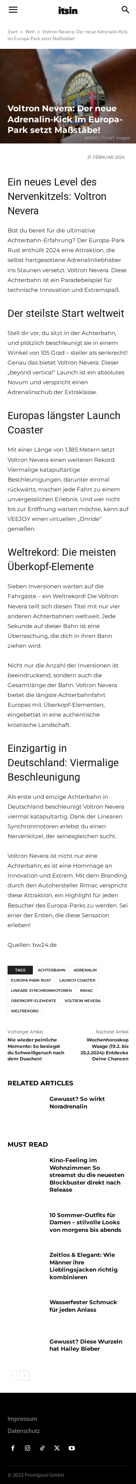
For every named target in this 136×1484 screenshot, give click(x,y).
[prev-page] (12, 1376)
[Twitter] (56, 1448)
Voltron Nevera (82, 1000)
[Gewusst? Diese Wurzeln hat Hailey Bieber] (26, 1350)
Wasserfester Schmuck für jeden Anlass (83, 1305)
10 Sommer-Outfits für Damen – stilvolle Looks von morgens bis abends (85, 1222)
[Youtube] (71, 1448)
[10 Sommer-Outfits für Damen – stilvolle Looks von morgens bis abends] (26, 1224)
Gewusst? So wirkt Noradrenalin (77, 1102)
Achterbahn (51, 970)
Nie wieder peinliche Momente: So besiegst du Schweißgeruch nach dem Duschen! (36, 1049)
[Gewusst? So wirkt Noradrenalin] (26, 1108)
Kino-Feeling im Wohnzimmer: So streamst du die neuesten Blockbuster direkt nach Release (86, 1175)
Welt (30, 31)
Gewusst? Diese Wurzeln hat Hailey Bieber (85, 1345)
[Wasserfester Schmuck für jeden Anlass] (26, 1311)
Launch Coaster (77, 980)
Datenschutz (24, 1430)
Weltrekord (25, 1011)
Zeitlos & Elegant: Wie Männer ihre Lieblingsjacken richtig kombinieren (83, 1266)
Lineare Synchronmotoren (41, 990)
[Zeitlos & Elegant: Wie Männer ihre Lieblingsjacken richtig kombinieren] (26, 1264)
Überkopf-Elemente (33, 1000)
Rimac (86, 990)
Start (13, 31)
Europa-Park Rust (31, 980)
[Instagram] (27, 1448)
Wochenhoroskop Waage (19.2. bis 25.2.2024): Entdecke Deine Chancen (104, 1049)
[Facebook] (13, 1448)
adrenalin (85, 970)
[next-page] (24, 1376)
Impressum (22, 1418)
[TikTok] (42, 1448)
